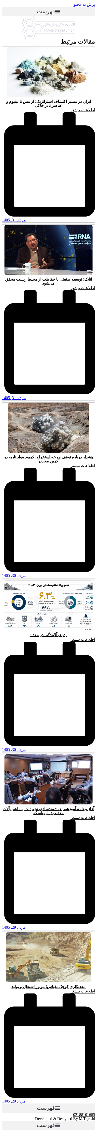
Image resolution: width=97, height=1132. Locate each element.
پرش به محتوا (84, 4)
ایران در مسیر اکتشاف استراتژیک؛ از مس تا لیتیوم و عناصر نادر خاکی (48, 103)
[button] (48, 11)
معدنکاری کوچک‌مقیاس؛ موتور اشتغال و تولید (48, 986)
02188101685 (84, 1114)
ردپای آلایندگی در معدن (48, 635)
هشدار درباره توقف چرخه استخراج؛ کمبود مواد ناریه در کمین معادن (48, 459)
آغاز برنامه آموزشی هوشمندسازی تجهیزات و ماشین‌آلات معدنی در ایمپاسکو (48, 811)
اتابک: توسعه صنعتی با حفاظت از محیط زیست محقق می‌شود (48, 281)
